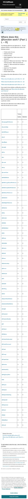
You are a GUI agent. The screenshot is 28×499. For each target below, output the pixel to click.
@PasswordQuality (6, 319)
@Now (3, 293)
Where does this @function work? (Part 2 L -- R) (13, 438)
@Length (4, 147)
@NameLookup (5, 263)
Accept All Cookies (14, 496)
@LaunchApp (5, 127)
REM (3, 379)
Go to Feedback (17, 29)
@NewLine (4, 273)
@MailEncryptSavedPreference (9, 182)
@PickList (4, 329)
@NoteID (4, 283)
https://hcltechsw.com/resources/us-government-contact (12, 457)
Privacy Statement (6, 466)
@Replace (4, 389)
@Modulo (4, 248)
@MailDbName (5, 177)
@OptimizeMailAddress (7, 303)
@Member (4, 218)
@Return (4, 410)
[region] (14, 486)
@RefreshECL (5, 369)
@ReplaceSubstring (6, 394)
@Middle (4, 223)
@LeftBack (4, 142)
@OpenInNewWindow (7, 298)
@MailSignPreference (7, 202)
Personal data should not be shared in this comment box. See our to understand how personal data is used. (14, 465)
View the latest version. (21, 14)
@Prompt (4, 354)
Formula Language (5, 29)
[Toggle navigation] (20, 5)
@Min (3, 233)
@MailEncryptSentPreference (9, 187)
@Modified (4, 243)
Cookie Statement (18, 487)
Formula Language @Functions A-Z (11, 435)
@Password (4, 314)
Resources (18, 7)
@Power (4, 349)
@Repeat (4, 384)
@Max (3, 213)
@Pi (3, 324)
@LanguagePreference (7, 122)
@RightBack (5, 420)
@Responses (5, 404)
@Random (4, 364)
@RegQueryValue (6, 374)
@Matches (4, 207)
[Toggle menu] (25, 10)
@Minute (4, 238)
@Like (3, 152)
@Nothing (4, 288)
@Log (3, 167)
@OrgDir (4, 308)
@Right (3, 415)
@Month (4, 253)
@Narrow (4, 268)
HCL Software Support (19, 462)
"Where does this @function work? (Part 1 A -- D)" (12, 79)
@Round (4, 425)
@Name (4, 258)
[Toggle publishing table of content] (2, 32)
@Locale (4, 162)
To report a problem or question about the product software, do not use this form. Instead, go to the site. (15, 461)
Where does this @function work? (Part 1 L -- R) (11, 30)
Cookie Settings (14, 492)
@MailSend (4, 197)
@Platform (4, 334)
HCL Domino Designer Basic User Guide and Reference (13, 27)
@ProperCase (5, 359)
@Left (3, 137)
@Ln (3, 157)
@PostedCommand (6, 344)
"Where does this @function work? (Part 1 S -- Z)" (13, 84)
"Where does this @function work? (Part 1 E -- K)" (13, 81)
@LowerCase (5, 172)
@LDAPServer (5, 132)
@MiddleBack (5, 228)
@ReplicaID (4, 399)
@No (3, 278)
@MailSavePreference (7, 192)
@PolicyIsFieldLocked (7, 339)
